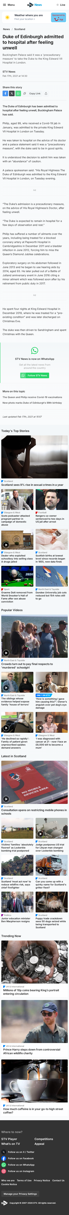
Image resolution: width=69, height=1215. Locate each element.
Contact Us (58, 1180)
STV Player (9, 1139)
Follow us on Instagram (21, 1171)
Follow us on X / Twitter (21, 1152)
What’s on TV (10, 1143)
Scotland (19, 29)
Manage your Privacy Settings (20, 1193)
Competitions (43, 1139)
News (6, 29)
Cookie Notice (9, 1184)
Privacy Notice (42, 1180)
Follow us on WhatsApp (21, 1164)
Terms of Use (24, 1180)
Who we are (7, 1180)
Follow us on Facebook (21, 1158)
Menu (11, 4)
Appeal (39, 1143)
